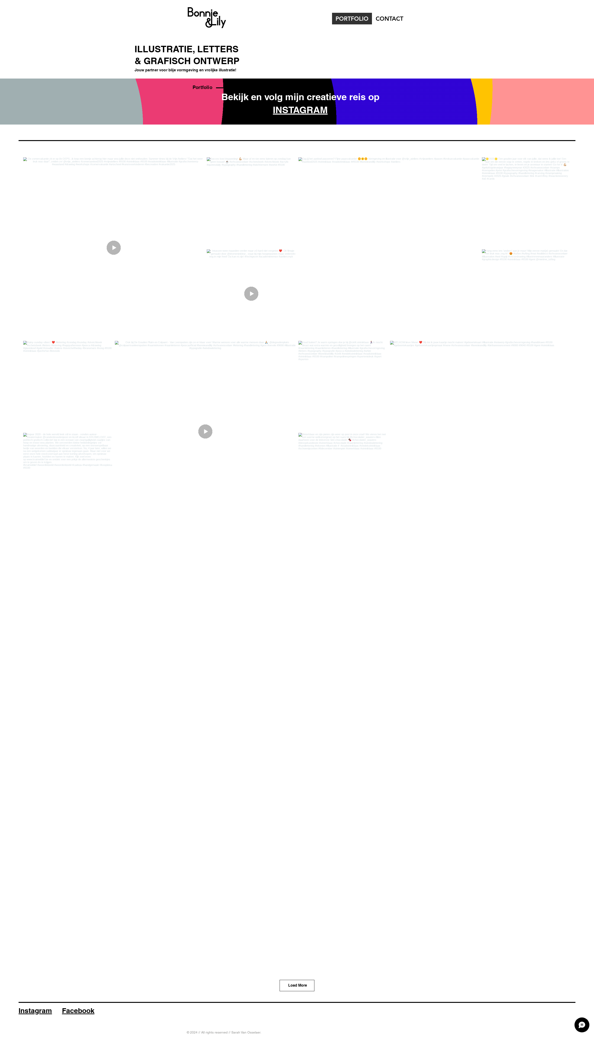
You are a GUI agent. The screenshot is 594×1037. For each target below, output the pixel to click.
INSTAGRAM (300, 109)
